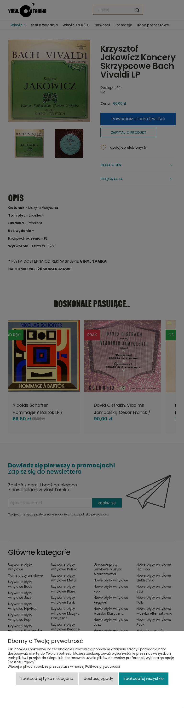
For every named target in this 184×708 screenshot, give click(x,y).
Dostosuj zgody (98, 678)
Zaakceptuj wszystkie (144, 678)
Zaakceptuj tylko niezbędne (47, 678)
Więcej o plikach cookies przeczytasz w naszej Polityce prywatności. (64, 666)
